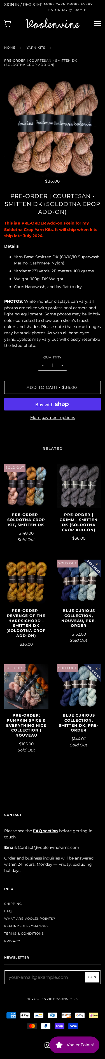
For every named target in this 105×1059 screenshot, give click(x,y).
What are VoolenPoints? (29, 919)
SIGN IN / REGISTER (23, 4)
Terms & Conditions (24, 933)
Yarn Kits (36, 48)
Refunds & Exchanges (26, 926)
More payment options (52, 417)
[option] (52, 128)
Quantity (52, 357)
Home (9, 48)
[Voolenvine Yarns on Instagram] (47, 1046)
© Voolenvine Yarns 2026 (52, 999)
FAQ (8, 911)
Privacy (12, 941)
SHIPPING (13, 904)
